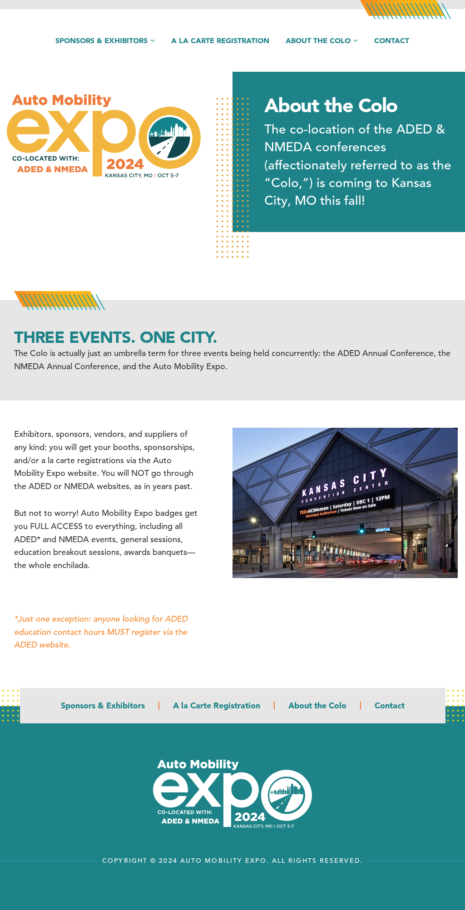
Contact (391, 40)
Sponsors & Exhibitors (101, 40)
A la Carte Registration (220, 40)
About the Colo (318, 40)
